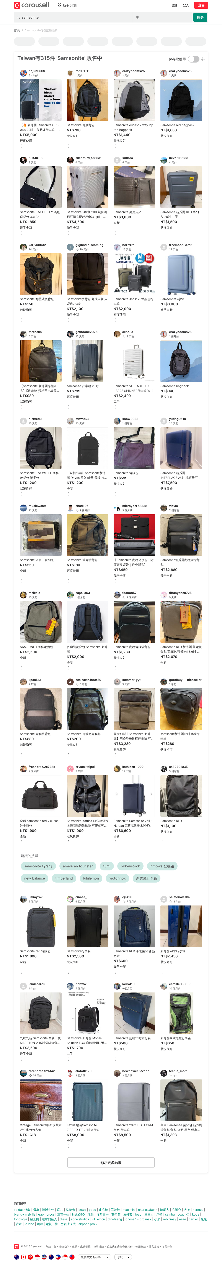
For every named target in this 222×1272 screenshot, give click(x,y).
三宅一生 (63, 1214)
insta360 (78, 1214)
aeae (182, 1219)
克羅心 (176, 1209)
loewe (82, 1209)
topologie (20, 1219)
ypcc (92, 1209)
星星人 (148, 1214)
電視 (49, 1224)
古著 (19, 1224)
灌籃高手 (102, 1214)
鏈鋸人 (164, 1209)
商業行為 (167, 1246)
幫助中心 (51, 1246)
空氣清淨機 (68, 1224)
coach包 (183, 1214)
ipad (138, 1214)
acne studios (80, 1219)
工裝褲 (115, 1209)
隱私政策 (154, 1246)
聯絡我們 (64, 1246)
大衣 (187, 1209)
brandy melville (24, 1214)
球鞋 (91, 1214)
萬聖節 (116, 1214)
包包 (204, 1219)
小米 (157, 1219)
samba (170, 1214)
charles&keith (147, 1209)
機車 (36, 1209)
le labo (29, 1224)
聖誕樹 (34, 1219)
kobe (195, 1214)
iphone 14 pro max (138, 1219)
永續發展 (85, 1246)
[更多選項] (21, 146)
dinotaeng (115, 1219)
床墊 (159, 1214)
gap (41, 1214)
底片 (60, 1209)
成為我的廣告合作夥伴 (120, 1246)
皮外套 (127, 1214)
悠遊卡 (70, 1209)
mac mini (129, 1209)
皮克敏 (103, 1209)
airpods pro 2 (87, 1224)
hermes (198, 1209)
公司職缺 (98, 1246)
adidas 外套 (22, 1209)
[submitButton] (200, 17)
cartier (193, 1219)
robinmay (169, 1219)
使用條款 (140, 1246)
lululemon (98, 1219)
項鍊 (40, 1224)
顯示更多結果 (111, 1162)
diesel (64, 1219)
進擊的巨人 (49, 1219)
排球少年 (48, 1209)
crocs (50, 1214)
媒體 (74, 1246)
